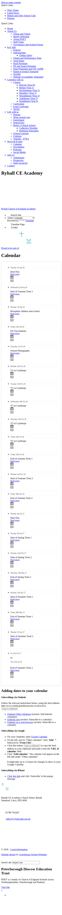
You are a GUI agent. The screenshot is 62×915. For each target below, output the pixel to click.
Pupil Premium (20, 63)
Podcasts (17, 149)
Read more (15, 274)
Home (10, 28)
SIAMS (17, 74)
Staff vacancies (20, 163)
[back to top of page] (2, 859)
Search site (6, 862)
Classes (16, 82)
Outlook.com (13, 719)
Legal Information (19, 849)
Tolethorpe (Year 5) (28, 98)
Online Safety (25, 55)
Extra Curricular (21, 106)
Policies (11, 18)
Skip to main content (11, 2)
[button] (14, 23)
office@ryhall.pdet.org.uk (18, 819)
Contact (11, 165)
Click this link (13, 776)
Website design (8, 854)
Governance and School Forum (28, 44)
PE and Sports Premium (24, 66)
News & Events (14, 141)
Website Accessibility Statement (28, 77)
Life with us (13, 112)
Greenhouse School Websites (33, 854)
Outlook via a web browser (20, 722)
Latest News (13, 13)
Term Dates (18, 61)
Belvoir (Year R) (27, 85)
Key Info (11, 47)
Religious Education (29, 130)
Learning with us (15, 79)
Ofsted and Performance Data (27, 58)
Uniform (17, 136)
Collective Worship (28, 128)
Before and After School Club (21, 15)
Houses (16, 114)
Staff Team (18, 42)
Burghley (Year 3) (27, 93)
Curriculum (18, 104)
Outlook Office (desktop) (19, 714)
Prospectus (18, 160)
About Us (12, 31)
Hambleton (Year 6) (28, 101)
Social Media (19, 152)
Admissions (18, 157)
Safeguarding (19, 52)
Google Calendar (39, 736)
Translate (29, 220)
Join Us (10, 155)
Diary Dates (13, 10)
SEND (16, 109)
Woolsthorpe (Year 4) (29, 95)
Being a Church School (24, 125)
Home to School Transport (25, 71)
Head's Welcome (21, 36)
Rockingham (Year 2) (29, 90)
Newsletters (18, 147)
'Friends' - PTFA (21, 139)
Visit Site (5, 887)
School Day (19, 122)
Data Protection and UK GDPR (28, 69)
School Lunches (21, 133)
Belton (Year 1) (26, 87)
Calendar (17, 144)
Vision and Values (21, 34)
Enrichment (18, 120)
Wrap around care (21, 117)
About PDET (19, 39)
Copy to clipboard (9, 709)
